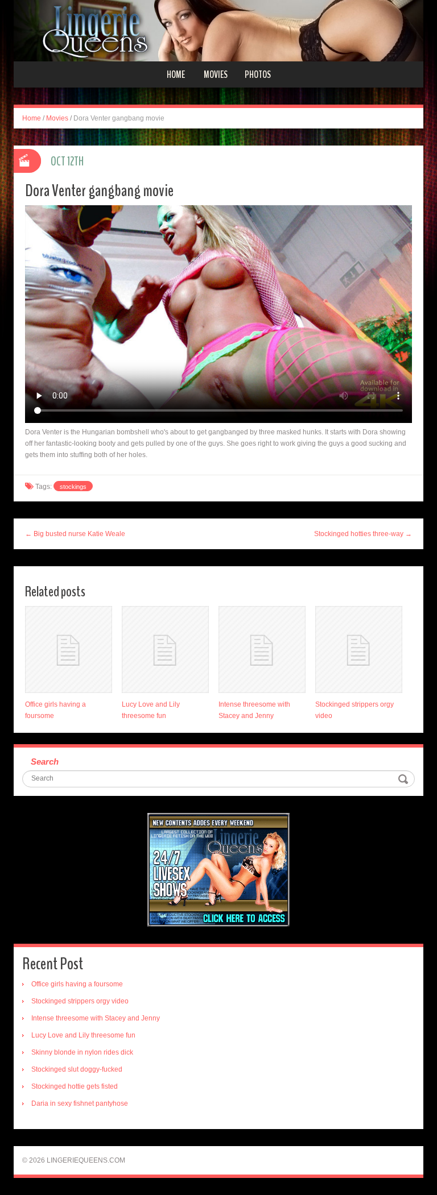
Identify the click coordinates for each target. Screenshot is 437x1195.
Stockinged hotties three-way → (363, 534)
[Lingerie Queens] (218, 30)
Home (176, 74)
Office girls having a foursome (77, 984)
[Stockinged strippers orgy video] (358, 649)
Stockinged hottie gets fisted (74, 1086)
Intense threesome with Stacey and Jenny (95, 1018)
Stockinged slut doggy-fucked (76, 1069)
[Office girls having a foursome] (68, 649)
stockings (73, 486)
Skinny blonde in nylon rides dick (82, 1052)
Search (45, 761)
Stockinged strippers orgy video (80, 1001)
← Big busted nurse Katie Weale (75, 534)
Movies (216, 74)
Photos (258, 74)
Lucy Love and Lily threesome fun (83, 1035)
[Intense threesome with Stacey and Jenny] (262, 649)
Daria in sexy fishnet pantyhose (79, 1103)
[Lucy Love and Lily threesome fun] (165, 649)
